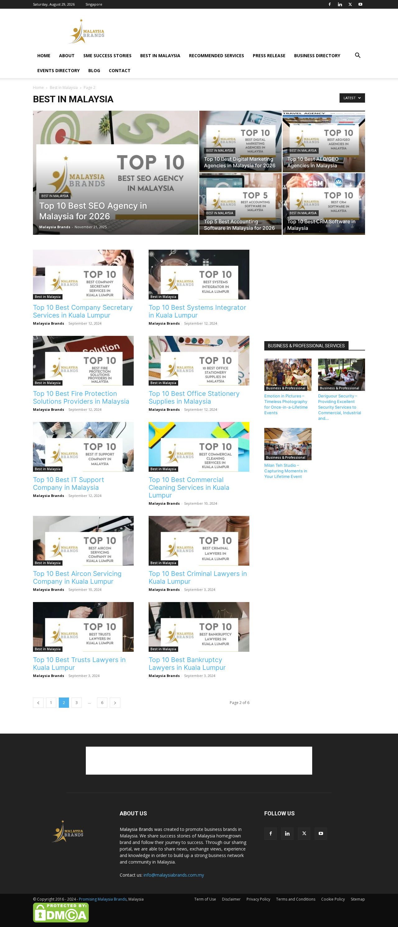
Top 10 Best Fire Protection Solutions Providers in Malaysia (81, 397)
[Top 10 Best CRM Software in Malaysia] (324, 204)
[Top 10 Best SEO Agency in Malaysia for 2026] (115, 182)
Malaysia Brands (54, 227)
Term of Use (205, 899)
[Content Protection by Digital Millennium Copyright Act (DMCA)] (61, 921)
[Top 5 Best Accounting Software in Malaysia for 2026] (240, 204)
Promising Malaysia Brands (103, 899)
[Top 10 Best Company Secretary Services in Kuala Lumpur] (83, 274)
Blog (94, 70)
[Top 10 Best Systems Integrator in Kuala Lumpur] (199, 274)
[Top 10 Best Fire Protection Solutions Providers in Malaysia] (83, 361)
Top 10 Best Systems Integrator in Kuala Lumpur (197, 311)
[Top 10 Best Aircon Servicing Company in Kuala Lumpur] (83, 541)
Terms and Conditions (295, 899)
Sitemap (358, 899)
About (67, 55)
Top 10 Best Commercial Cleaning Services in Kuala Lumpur (189, 487)
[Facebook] (329, 4)
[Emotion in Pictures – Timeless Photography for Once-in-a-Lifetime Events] (288, 375)
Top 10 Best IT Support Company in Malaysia (68, 483)
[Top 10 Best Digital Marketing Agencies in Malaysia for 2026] (240, 141)
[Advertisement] (252, 31)
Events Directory (58, 70)
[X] (350, 4)
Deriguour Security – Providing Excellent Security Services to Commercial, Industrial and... (339, 407)
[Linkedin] (340, 4)
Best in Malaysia (160, 55)
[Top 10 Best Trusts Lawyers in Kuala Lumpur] (83, 627)
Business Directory (317, 55)
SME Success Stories (107, 55)
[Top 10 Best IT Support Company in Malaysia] (83, 447)
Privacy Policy (258, 899)
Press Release (269, 55)
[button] (357, 56)
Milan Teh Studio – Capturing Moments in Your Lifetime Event (285, 471)
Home (43, 55)
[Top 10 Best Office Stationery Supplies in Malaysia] (199, 361)
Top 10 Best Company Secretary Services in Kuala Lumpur (83, 311)
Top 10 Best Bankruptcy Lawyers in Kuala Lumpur (187, 663)
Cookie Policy (333, 899)
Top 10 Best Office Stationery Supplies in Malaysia (194, 397)
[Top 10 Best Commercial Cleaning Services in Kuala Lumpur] (199, 447)
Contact (120, 70)
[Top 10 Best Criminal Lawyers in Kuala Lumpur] (199, 541)
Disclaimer (231, 899)
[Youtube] (360, 4)
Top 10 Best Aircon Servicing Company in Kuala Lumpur (77, 577)
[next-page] (115, 703)
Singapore (94, 4)
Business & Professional (285, 388)
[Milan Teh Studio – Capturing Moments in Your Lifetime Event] (288, 444)
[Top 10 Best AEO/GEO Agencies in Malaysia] (324, 141)
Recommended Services (216, 55)
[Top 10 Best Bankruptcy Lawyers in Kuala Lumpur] (199, 627)
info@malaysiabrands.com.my (174, 875)
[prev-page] (38, 703)
